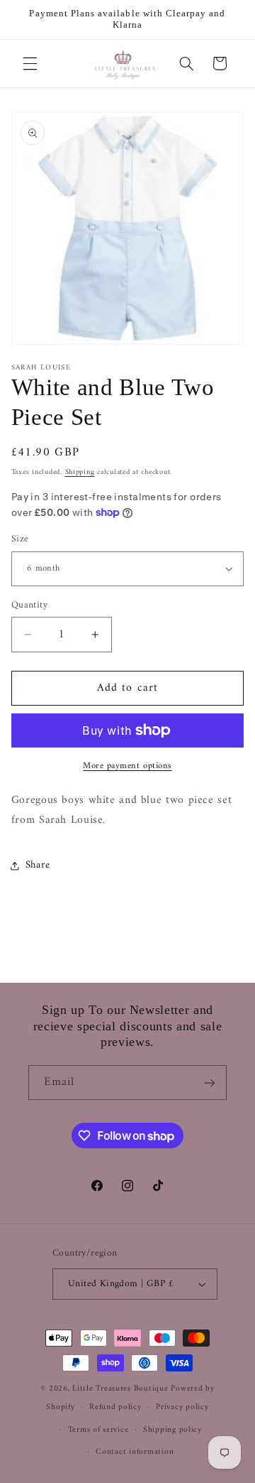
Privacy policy (182, 1407)
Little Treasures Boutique (120, 1388)
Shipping (80, 472)
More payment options (127, 766)
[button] (29, 63)
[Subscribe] (209, 1082)
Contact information (135, 1452)
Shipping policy (172, 1430)
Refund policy (115, 1407)
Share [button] (38, 865)
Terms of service (98, 1430)
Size (20, 539)
